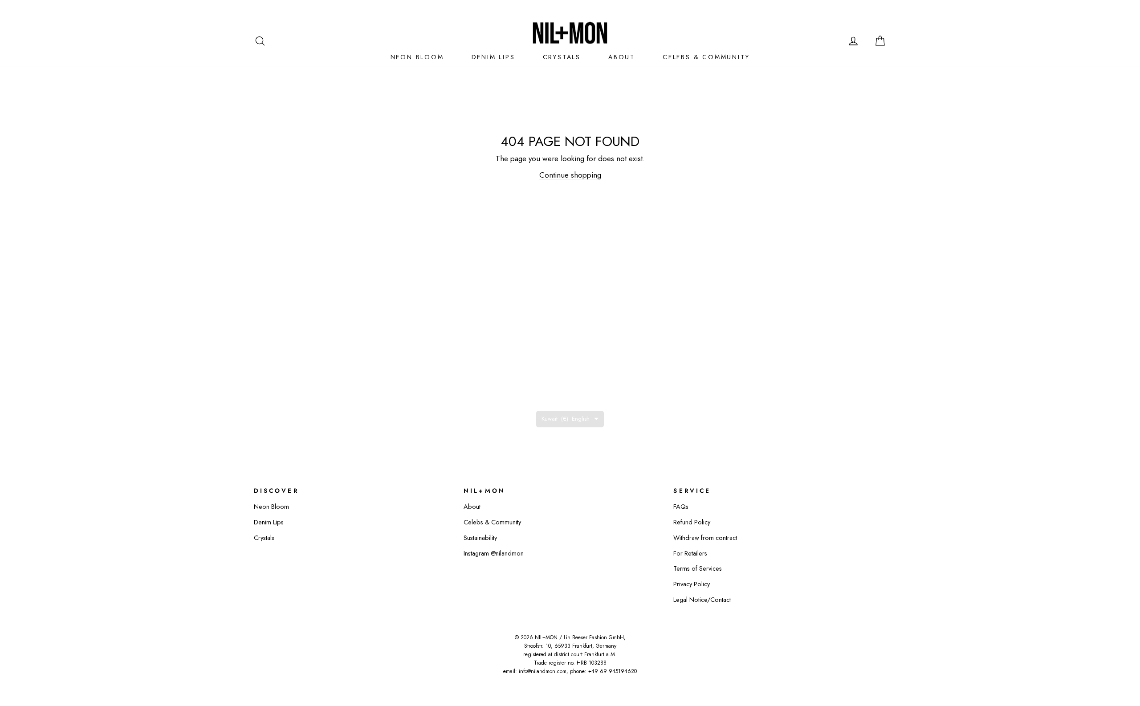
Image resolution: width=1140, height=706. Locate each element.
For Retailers (690, 553)
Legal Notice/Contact (702, 599)
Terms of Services (697, 568)
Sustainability (480, 537)
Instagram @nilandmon (494, 553)
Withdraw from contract (705, 537)
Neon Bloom (271, 506)
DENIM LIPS (493, 57)
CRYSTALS (562, 57)
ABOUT (621, 57)
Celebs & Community (492, 522)
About (472, 506)
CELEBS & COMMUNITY (706, 57)
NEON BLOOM (417, 57)
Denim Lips (269, 522)
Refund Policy (691, 522)
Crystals (264, 537)
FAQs (680, 506)
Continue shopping (570, 175)
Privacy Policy (691, 584)
